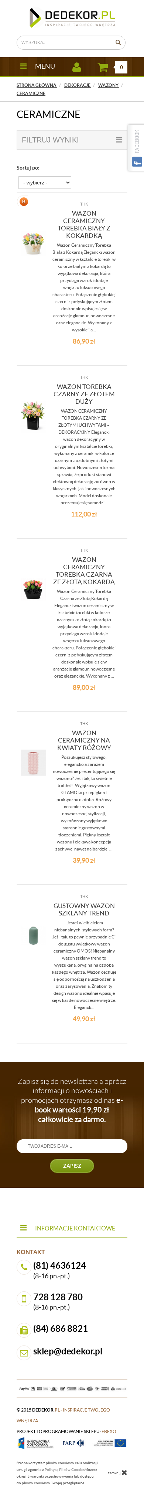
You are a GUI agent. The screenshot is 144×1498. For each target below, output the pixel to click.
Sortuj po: (28, 168)
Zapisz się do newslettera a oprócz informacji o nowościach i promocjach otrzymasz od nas (72, 1100)
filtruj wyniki (50, 140)
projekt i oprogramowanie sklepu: (66, 1431)
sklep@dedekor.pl (68, 1351)
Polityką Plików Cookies (65, 1470)
